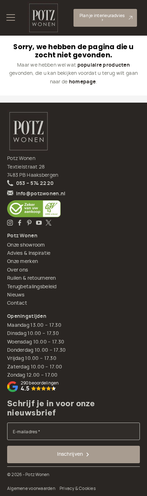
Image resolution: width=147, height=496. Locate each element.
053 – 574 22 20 (35, 183)
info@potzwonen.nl (41, 193)
